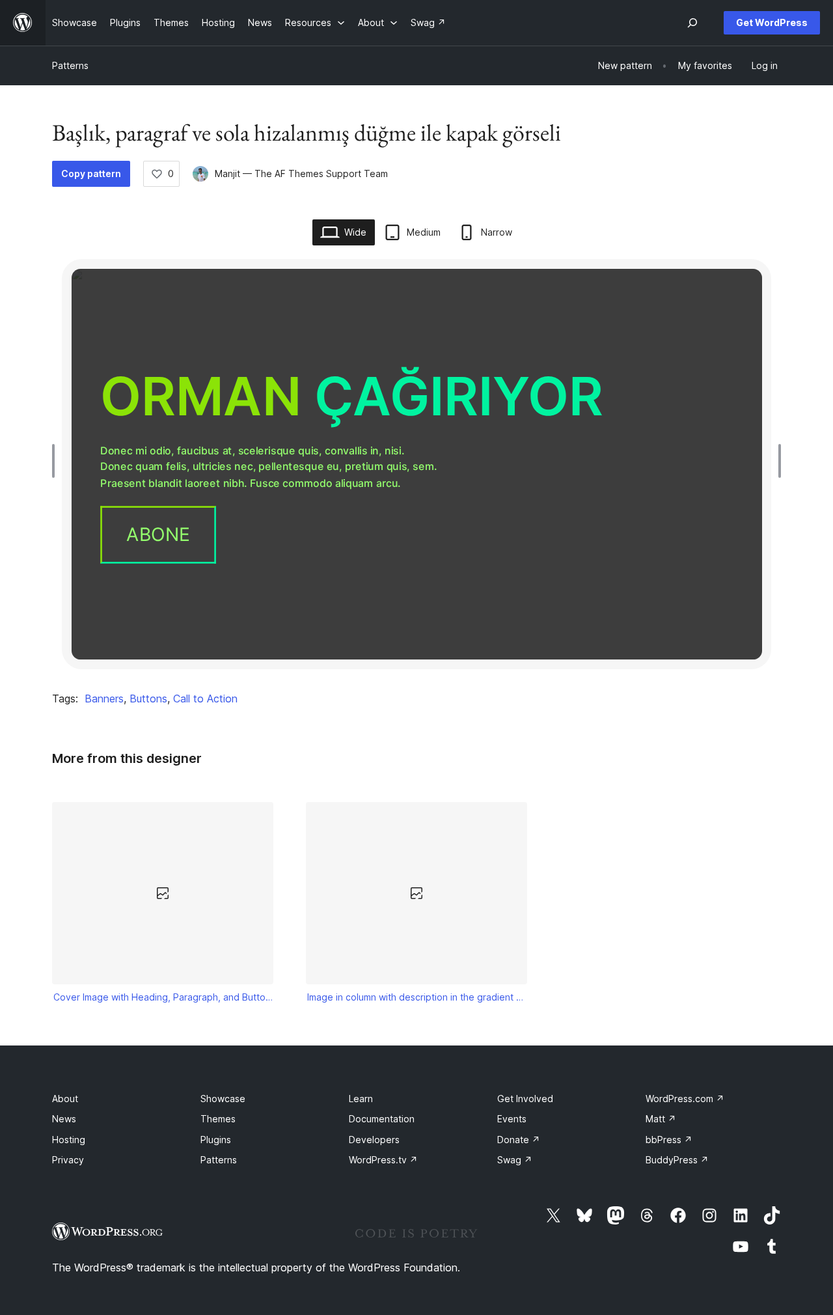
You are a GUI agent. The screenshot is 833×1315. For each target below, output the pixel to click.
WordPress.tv (383, 1159)
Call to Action (205, 698)
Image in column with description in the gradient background (416, 997)
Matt (661, 1118)
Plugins (215, 1139)
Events (511, 1118)
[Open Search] (692, 23)
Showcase (222, 1098)
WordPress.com (685, 1098)
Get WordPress (772, 22)
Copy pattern (91, 173)
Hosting (68, 1139)
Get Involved (525, 1098)
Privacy (68, 1159)
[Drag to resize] (56, 461)
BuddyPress (677, 1159)
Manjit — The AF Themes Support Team (301, 173)
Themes (218, 1118)
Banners (104, 698)
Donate (518, 1139)
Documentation (382, 1118)
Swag (514, 1159)
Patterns (70, 65)
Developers (374, 1139)
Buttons (148, 698)
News (64, 1118)
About (65, 1098)
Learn (361, 1098)
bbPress (669, 1139)
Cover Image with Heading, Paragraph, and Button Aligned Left (163, 997)
